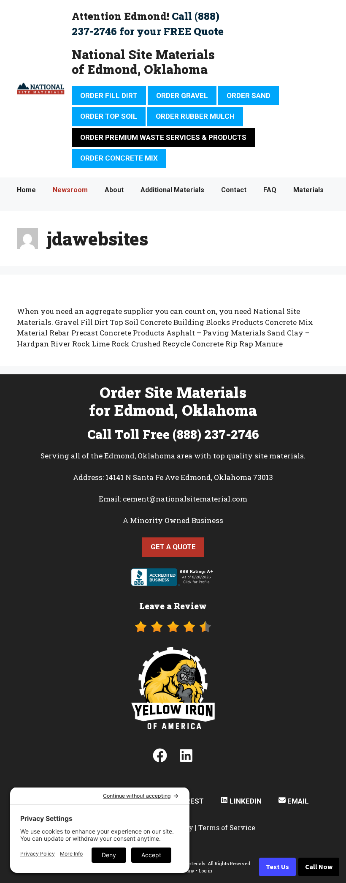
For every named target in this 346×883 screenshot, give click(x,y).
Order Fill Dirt (109, 95)
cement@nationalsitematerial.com (185, 499)
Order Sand (248, 95)
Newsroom (70, 190)
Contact (233, 190)
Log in (205, 870)
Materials (308, 190)
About (114, 190)
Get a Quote (173, 546)
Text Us (277, 867)
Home (26, 190)
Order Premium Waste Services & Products (163, 137)
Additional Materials (172, 190)
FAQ (269, 190)
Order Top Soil (108, 116)
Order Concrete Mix (119, 158)
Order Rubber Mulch (195, 116)
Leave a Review (173, 605)
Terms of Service (226, 827)
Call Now (318, 867)
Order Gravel (182, 95)
